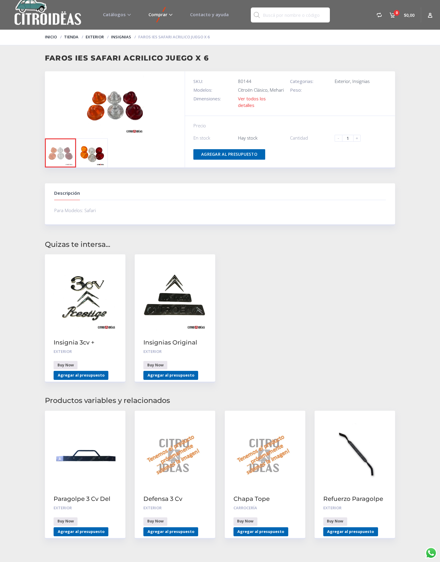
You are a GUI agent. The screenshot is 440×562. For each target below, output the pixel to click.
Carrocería (245, 507)
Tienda (71, 37)
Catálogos (114, 14)
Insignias (121, 37)
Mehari (277, 90)
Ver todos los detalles (252, 102)
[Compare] (379, 15)
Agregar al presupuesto (229, 154)
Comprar (157, 14)
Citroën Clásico (253, 90)
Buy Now (65, 365)
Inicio (51, 37)
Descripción (67, 193)
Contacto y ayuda (209, 14)
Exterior (95, 37)
